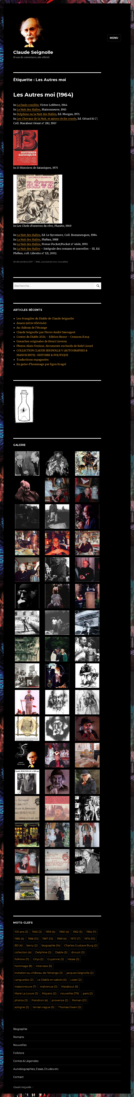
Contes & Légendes (25, 1061)
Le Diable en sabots (52, 979)
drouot (78, 952)
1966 (33, 938)
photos (21, 1000)
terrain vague (43, 1007)
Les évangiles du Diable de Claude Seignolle (45, 318)
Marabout (69, 986)
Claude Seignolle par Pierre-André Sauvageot (46, 332)
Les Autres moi (49, 261)
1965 (19, 938)
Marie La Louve (26, 993)
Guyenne (55, 959)
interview (44, 966)
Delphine (43, 952)
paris (88, 993)
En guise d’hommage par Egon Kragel (41, 364)
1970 (75, 938)
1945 (37, 931)
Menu (114, 37)
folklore (22, 959)
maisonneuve (25, 986)
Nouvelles (19, 1045)
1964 (38, 261)
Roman (79, 1000)
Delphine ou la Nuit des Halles (37, 114)
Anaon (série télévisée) (31, 323)
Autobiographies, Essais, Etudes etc (36, 1069)
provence (60, 1000)
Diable (61, 952)
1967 (47, 938)
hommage (23, 966)
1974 (89, 938)
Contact (18, 1077)
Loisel (76, 979)
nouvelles (63, 261)
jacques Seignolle (80, 972)
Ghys (38, 959)
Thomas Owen (69, 1007)
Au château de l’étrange (32, 327)
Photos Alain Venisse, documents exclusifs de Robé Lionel (55, 346)
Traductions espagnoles (33, 359)
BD (19, 945)
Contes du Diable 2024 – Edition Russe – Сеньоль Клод (53, 336)
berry (32, 945)
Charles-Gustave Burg (81, 945)
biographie (51, 945)
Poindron (40, 1000)
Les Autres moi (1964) (43, 94)
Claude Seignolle (33, 52)
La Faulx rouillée (28, 105)
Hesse (73, 959)
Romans (18, 1037)
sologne (22, 1007)
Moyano (49, 993)
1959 (50, 931)
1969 (62, 938)
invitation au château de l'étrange (39, 972)
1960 (64, 931)
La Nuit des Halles (28, 109)
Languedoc (24, 979)
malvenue (49, 986)
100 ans (21, 931)
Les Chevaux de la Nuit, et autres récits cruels (46, 118)
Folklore (18, 1053)
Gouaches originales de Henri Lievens (42, 341)
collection (23, 952)
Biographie (20, 1029)
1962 (78, 931)
